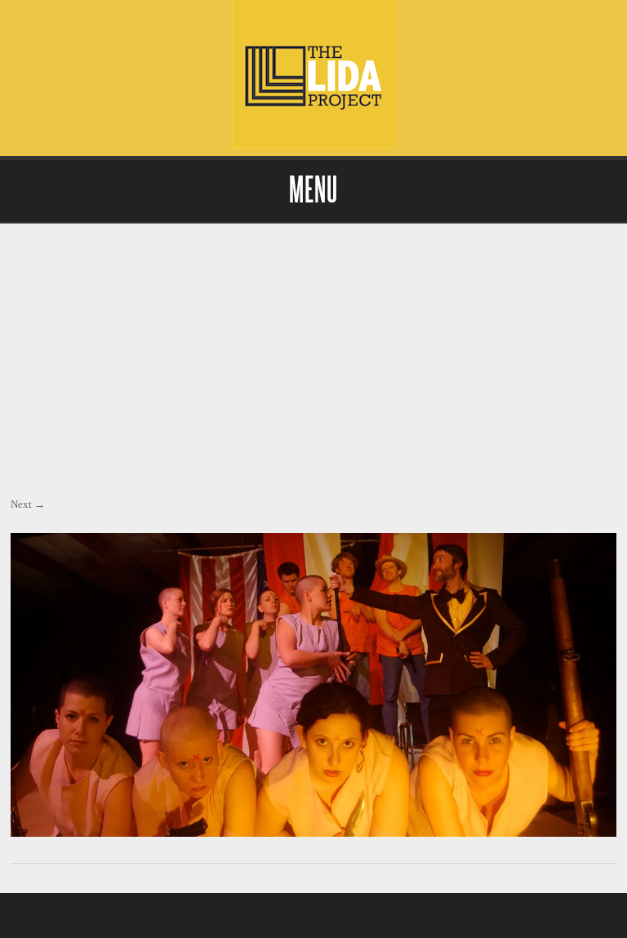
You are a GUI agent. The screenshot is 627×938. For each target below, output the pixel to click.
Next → (28, 504)
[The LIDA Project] (313, 145)
